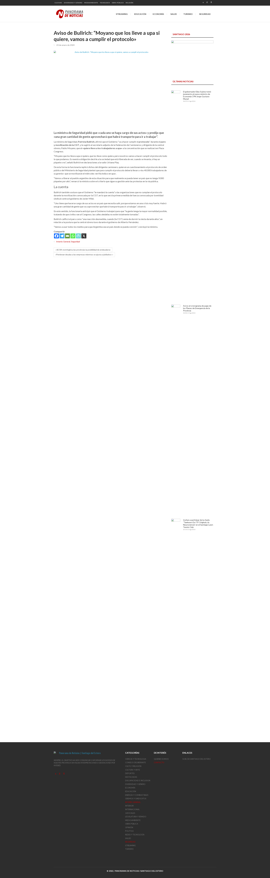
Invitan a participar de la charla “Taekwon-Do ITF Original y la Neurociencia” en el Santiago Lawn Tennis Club (198, 523)
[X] (83, 235)
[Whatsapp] (72, 235)
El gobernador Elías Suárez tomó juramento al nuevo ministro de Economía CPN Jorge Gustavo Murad (197, 95)
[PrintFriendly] (78, 235)
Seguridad (75, 241)
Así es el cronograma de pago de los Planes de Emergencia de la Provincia (197, 308)
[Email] (67, 235)
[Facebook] (56, 235)
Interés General (63, 241)
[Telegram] (61, 235)
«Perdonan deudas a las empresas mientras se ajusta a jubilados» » (84, 254)
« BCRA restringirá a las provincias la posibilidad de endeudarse (83, 250)
